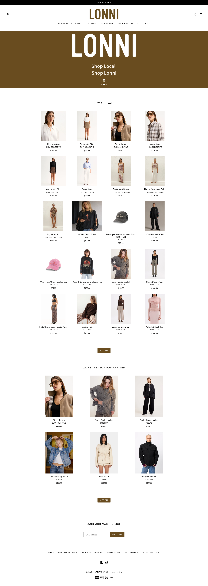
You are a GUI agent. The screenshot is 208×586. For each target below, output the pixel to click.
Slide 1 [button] (101, 84)
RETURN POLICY (132, 552)
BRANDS (80, 23)
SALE (147, 23)
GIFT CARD (155, 552)
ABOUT (51, 552)
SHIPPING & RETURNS (67, 552)
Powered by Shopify (117, 572)
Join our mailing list (104, 523)
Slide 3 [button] (106, 84)
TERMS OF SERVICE (113, 552)
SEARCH (98, 552)
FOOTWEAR (123, 23)
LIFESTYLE (137, 23)
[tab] (101, 84)
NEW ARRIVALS (65, 23)
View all (104, 350)
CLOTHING (93, 23)
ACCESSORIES (108, 23)
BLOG (145, 552)
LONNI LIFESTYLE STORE (99, 572)
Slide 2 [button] (104, 84)
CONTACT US (85, 552)
